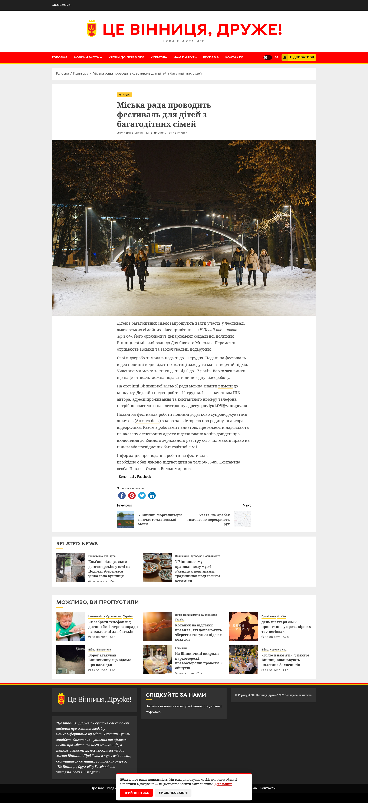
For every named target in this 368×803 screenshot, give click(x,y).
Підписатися (302, 57)
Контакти (234, 57)
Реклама (211, 57)
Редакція (114, 788)
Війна (178, 614)
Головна (60, 57)
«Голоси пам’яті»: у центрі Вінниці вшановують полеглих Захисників (285, 660)
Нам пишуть (185, 57)
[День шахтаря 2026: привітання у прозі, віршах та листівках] (243, 626)
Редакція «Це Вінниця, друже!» (143, 133)
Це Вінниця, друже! (192, 31)
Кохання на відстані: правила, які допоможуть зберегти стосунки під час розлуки (198, 632)
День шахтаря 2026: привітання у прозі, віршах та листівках (286, 627)
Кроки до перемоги (126, 57)
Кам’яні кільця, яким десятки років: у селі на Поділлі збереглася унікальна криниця (109, 568)
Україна (128, 616)
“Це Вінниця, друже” (264, 695)
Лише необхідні (173, 793)
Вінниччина (95, 556)
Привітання (269, 616)
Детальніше (223, 784)
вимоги (225, 386)
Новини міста (86, 57)
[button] (276, 57)
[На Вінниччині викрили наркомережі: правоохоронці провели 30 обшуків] (157, 659)
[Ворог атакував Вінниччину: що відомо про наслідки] (70, 659)
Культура (159, 57)
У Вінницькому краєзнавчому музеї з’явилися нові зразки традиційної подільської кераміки (197, 571)
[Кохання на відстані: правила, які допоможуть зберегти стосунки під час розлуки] (157, 626)
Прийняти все (136, 793)
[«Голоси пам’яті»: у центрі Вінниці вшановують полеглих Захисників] (243, 659)
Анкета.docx (148, 420)
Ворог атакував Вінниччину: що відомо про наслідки (109, 660)
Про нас (97, 788)
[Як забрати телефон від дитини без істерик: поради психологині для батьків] (70, 626)
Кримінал (181, 648)
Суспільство (114, 616)
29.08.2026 (99, 670)
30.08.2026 (100, 637)
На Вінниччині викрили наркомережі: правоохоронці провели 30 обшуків (199, 660)
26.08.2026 (99, 582)
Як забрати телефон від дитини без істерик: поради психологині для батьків (113, 627)
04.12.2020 (180, 133)
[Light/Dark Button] (267, 57)
